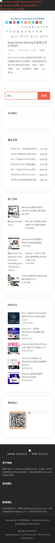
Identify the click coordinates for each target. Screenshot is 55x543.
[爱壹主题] (25, 5)
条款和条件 (35, 524)
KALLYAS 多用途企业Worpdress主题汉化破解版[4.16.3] (34, 361)
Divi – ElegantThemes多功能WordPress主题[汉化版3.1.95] (24, 169)
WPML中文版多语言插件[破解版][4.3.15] (24, 180)
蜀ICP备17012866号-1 (27, 531)
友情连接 (19, 524)
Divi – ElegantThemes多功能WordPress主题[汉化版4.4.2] (24, 159)
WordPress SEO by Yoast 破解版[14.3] (24, 174)
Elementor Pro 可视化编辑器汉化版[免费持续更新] (25, 164)
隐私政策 (26, 524)
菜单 (53, 5)
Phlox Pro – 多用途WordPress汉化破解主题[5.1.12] (24, 149)
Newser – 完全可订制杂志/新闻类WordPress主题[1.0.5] (36, 256)
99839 (11, 50)
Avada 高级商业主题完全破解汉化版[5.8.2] (24, 154)
